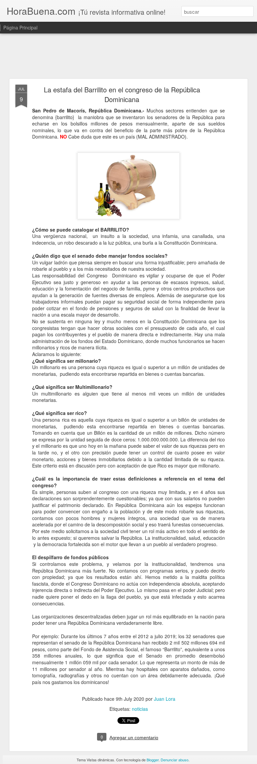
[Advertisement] (128, 56)
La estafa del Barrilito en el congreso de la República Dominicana (122, 94)
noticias (140, 708)
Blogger (153, 759)
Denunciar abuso (174, 759)
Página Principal (20, 27)
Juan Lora (164, 698)
